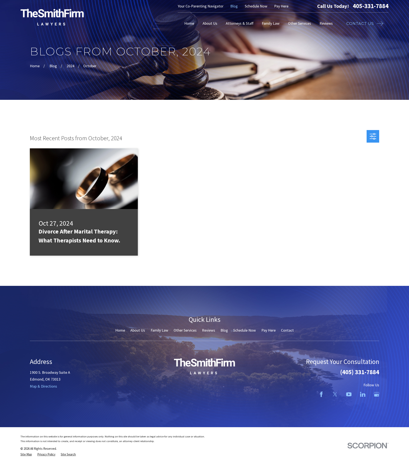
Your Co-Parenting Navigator (200, 6)
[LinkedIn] (362, 394)
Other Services (185, 330)
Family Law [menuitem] (270, 23)
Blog (234, 6)
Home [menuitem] (189, 23)
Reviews (208, 330)
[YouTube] (348, 394)
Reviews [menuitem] (326, 23)
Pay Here (281, 6)
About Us (137, 330)
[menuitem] (26, 454)
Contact (287, 330)
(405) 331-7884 (359, 372)
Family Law (159, 330)
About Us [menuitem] (210, 23)
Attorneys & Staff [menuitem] (239, 23)
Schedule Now (256, 6)
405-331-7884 (371, 6)
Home (120, 330)
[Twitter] (335, 394)
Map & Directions (43, 386)
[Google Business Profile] (376, 394)
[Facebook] (321, 394)
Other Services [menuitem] (299, 23)
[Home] (52, 17)
